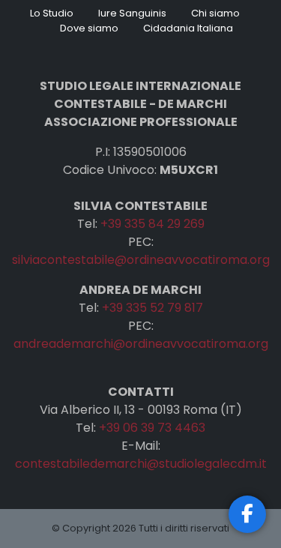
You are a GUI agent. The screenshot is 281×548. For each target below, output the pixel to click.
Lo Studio (51, 13)
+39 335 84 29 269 (152, 223)
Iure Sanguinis (132, 13)
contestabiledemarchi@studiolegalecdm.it (141, 463)
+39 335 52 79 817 (152, 307)
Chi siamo (215, 13)
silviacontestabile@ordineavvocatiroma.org (141, 259)
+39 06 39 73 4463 (152, 427)
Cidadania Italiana (188, 28)
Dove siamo (89, 28)
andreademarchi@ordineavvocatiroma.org (140, 343)
